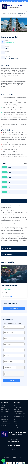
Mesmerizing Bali (7, 285)
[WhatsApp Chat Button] (3, 461)
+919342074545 (14, 446)
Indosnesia (13, 13)
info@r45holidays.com (14, 449)
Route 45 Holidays (14, 457)
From (3, 289)
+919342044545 (14, 441)
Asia (8, 13)
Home (4, 13)
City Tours (7, 58)
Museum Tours (14, 58)
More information (6, 296)
